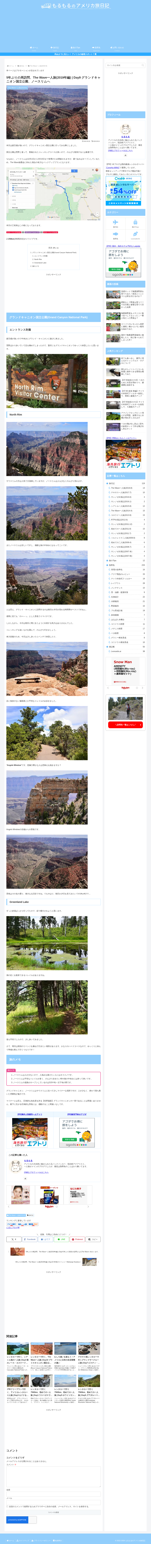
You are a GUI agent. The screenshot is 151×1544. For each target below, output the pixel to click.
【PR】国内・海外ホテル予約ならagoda (123, 246)
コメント (11, 1465)
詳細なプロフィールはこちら (36, 1172)
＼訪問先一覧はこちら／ (125, 725)
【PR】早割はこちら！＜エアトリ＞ (121, 438)
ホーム (11, 1541)
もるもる (28, 1160)
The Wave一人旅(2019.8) (17, 1215)
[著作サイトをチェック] (25, 1178)
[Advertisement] (75, 27)
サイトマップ (24, 1541)
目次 (50, 248)
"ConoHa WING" (113, 168)
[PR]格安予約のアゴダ (76, 1114)
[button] (93, 1239)
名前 (8, 1490)
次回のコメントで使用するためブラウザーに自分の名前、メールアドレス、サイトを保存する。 (49, 1507)
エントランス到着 (41, 256)
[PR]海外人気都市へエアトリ (30, 1114)
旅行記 (31, 1215)
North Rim (38, 259)
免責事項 (58, 1541)
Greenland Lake (40, 263)
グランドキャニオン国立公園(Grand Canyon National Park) (54, 252)
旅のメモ (35, 266)
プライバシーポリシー (42, 1541)
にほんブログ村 (13, 1228)
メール (9, 1498)
